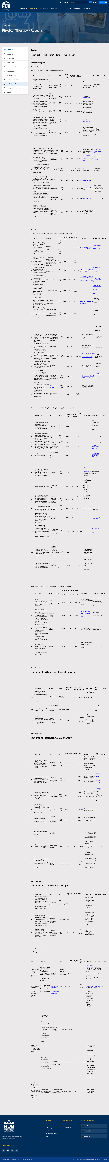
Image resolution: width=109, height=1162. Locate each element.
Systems (86, 8)
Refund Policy (6, 1159)
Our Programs (51, 1128)
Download (33, 58)
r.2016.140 (97, 987)
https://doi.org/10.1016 (86, 277)
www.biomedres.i (88, 188)
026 (93, 532)
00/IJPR (98, 776)
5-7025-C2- (96, 289)
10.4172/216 (97, 286)
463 (84, 160)
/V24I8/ (98, 780)
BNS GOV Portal (69, 1128)
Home (48, 1125)
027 (94, 293)
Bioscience (53, 385)
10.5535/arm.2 (97, 245)
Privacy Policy (15, 1159)
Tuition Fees (103, 2)
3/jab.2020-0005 (86, 377)
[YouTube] (16, 1150)
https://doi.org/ (87, 471)
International (54, 986)
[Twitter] (63, 2)
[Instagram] (65, 2)
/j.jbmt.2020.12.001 (87, 357)
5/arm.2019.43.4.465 (85, 248)
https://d (98, 788)
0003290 (94, 448)
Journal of (53, 987)
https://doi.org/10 (88, 155)
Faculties (32, 8)
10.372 (98, 773)
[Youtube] (67, 2)
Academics (43, 8)
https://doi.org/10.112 (88, 376)
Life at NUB (66, 8)
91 (96, 784)
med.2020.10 (97, 279)
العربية (95, 2)
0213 (94, 281)
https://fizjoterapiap (90, 808)
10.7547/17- (95, 528)
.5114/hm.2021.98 (88, 158)
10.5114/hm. (97, 156)
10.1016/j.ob (96, 278)
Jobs (48, 1136)
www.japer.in (86, 97)
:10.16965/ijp (97, 986)
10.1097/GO (95, 445)
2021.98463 (97, 159)
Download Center (51, 1133)
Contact (67, 1125)
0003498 (94, 456)
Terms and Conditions (26, 1159)
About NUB (22, 8)
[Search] (90, 2)
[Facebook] (61, 2)
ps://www (90, 965)
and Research (54, 993)
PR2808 (98, 782)
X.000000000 (95, 446)
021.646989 (95, 518)
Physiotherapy (55, 991)
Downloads (77, 8)
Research (52, 387)
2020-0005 (98, 377)
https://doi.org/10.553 (86, 247)
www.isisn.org (87, 180)
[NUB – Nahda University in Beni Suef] (10, 6)
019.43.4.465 (97, 248)
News (48, 1130)
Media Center (54, 8)
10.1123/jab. (98, 373)
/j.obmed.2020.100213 (86, 280)
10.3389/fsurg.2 (96, 517)
